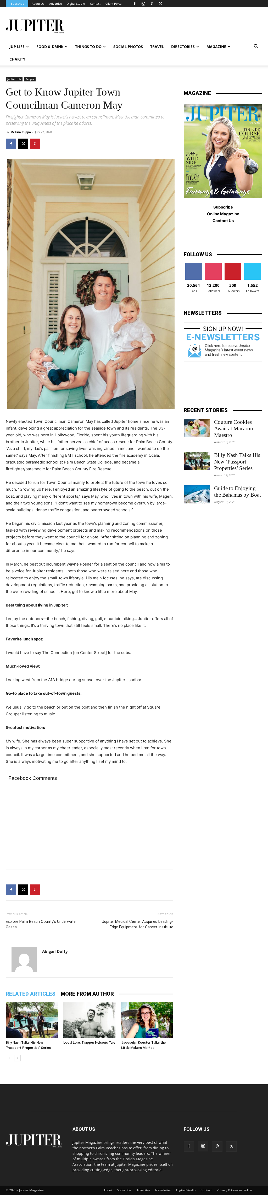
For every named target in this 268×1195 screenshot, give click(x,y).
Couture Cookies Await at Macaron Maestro (233, 428)
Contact (95, 3)
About (107, 1190)
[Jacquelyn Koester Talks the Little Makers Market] (147, 1020)
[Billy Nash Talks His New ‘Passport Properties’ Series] (32, 1020)
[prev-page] (9, 1058)
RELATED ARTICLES (30, 994)
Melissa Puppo (20, 132)
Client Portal (113, 3)
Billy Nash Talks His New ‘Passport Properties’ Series (237, 461)
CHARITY (17, 59)
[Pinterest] (152, 3)
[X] (160, 3)
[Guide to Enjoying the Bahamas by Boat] (197, 494)
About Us (38, 3)
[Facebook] (134, 3)
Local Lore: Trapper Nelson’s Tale (89, 1042)
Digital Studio (76, 3)
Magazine (216, 46)
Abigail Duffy (55, 951)
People (29, 79)
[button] (256, 47)
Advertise (55, 3)
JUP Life (17, 46)
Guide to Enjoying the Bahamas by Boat (237, 491)
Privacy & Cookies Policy (234, 1190)
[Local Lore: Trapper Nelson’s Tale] (89, 1020)
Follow (213, 265)
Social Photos (128, 46)
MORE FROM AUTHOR (87, 994)
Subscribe (17, 3)
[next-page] (17, 1058)
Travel (157, 46)
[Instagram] (143, 3)
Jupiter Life (14, 79)
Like (194, 265)
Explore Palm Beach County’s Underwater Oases (41, 924)
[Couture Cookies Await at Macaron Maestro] (197, 428)
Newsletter (163, 1190)
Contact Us (223, 220)
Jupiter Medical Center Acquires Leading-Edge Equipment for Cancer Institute (137, 924)
